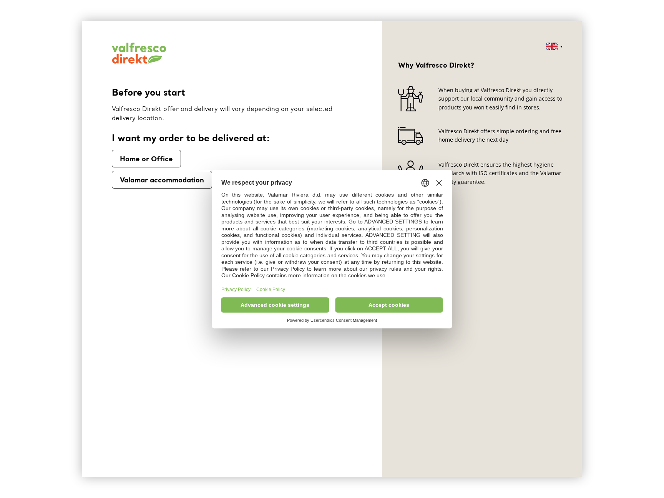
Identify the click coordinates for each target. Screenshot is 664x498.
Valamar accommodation (162, 179)
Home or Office (146, 158)
